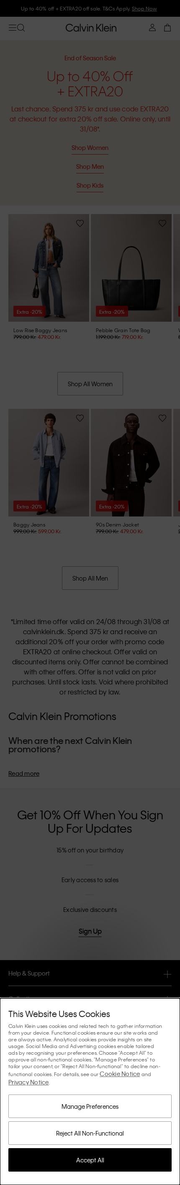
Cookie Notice (120, 1073)
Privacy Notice (28, 1082)
